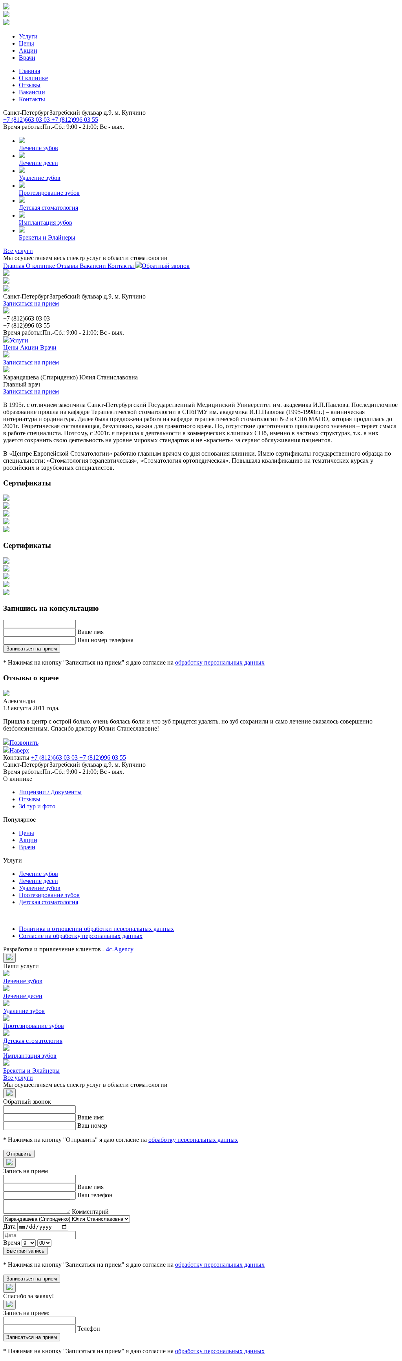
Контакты (32, 99)
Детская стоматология (48, 902)
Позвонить (23, 742)
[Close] (9, 958)
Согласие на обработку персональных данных (81, 935)
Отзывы (29, 85)
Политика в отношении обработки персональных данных (96, 928)
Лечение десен (38, 880)
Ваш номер (92, 1125)
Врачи (27, 57)
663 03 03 (27, 119)
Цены (26, 43)
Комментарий (90, 1211)
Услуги (28, 36)
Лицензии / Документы (50, 792)
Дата (9, 1226)
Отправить (18, 1154)
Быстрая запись (25, 1251)
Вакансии (32, 92)
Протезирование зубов (49, 895)
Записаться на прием (31, 303)
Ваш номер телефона (105, 640)
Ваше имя (90, 631)
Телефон (88, 1328)
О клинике (33, 78)
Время (11, 1242)
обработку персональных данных (220, 662)
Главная (29, 71)
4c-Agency (119, 949)
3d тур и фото (37, 806)
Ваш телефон (95, 1195)
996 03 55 (74, 119)
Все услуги (18, 250)
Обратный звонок (166, 265)
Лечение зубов (38, 873)
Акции (28, 50)
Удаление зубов (39, 888)
